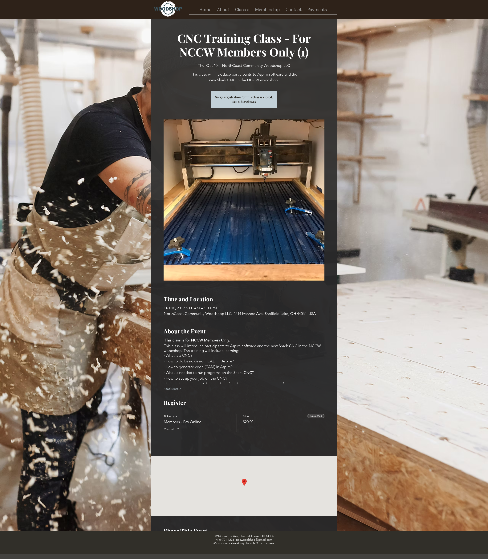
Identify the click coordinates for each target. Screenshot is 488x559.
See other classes (244, 102)
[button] (293, 10)
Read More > (172, 388)
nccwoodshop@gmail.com (254, 539)
